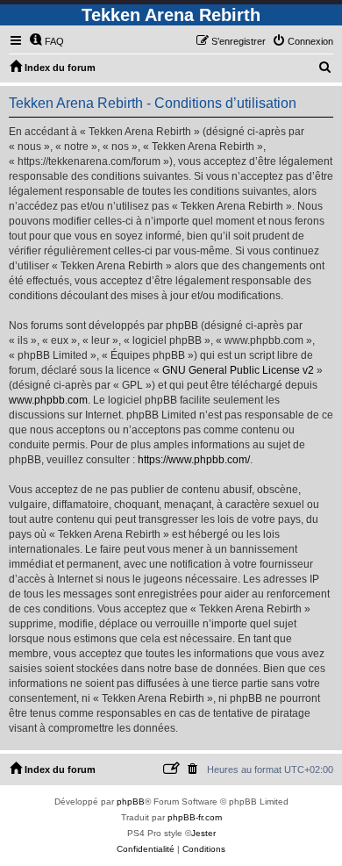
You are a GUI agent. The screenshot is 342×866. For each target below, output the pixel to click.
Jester (203, 833)
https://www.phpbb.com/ (194, 460)
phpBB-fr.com (194, 817)
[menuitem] (46, 41)
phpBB (131, 801)
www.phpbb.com (48, 400)
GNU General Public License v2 (238, 370)
